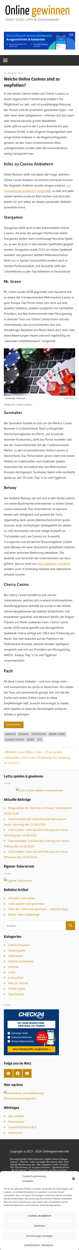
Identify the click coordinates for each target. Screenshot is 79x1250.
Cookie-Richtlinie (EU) (22, 1127)
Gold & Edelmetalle (20, 961)
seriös (30, 739)
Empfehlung (39, 734)
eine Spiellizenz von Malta (54, 563)
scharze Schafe (14, 739)
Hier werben (16, 1116)
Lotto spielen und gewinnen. (26, 904)
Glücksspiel (13, 724)
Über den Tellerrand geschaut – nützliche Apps (38, 909)
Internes (13, 967)
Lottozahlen (16, 977)
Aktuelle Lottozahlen (21, 898)
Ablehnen (39, 1225)
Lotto (11, 972)
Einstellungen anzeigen (39, 1236)
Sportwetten (16, 994)
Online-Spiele (16, 988)
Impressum (15, 1132)
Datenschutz (47, 1244)
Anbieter (10, 734)
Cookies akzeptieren (39, 1215)
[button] (73, 1178)
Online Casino (57, 734)
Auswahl (23, 734)
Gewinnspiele (16, 950)
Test (39, 739)
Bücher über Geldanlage (23, 914)
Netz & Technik (18, 983)
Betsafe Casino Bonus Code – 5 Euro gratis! (34, 752)
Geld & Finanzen (19, 945)
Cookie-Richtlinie (32, 1244)
